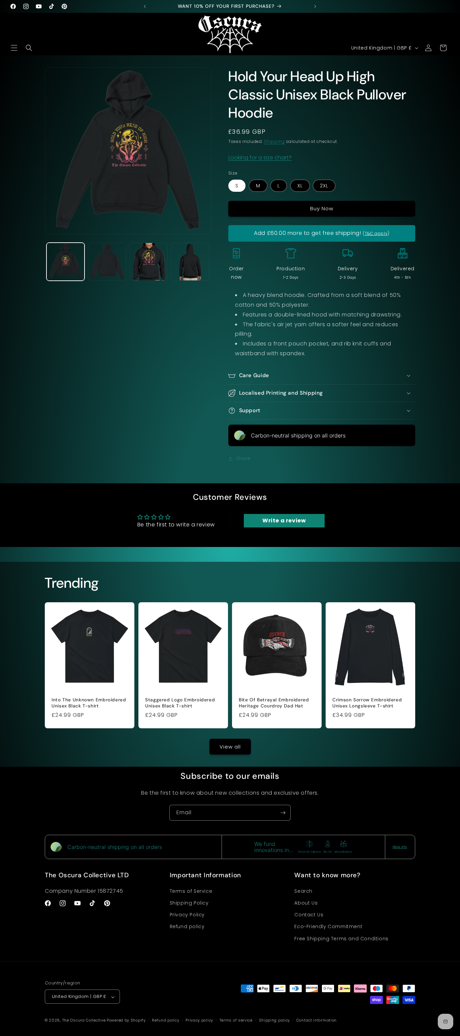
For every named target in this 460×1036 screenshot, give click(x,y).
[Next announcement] (315, 6)
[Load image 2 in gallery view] (107, 262)
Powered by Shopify (126, 1020)
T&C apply (376, 233)
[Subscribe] (282, 813)
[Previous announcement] (144, 6)
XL (300, 185)
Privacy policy (199, 1020)
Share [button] (243, 458)
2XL (324, 185)
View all (230, 746)
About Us (306, 902)
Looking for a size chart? (260, 157)
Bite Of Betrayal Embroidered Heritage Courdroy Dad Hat (274, 703)
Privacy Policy (187, 914)
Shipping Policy (189, 902)
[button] (14, 47)
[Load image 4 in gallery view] (190, 262)
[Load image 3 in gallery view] (149, 262)
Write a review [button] (284, 520)
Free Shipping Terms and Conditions (341, 938)
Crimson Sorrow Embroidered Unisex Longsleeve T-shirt (367, 703)
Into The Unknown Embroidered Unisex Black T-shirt (89, 703)
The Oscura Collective (84, 1020)
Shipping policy (274, 1020)
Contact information (316, 1020)
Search (303, 890)
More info (400, 847)
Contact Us (308, 914)
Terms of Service (191, 890)
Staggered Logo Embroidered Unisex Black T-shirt (180, 703)
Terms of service (236, 1020)
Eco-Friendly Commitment (328, 926)
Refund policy (187, 926)
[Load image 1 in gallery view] (65, 262)
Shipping (274, 141)
